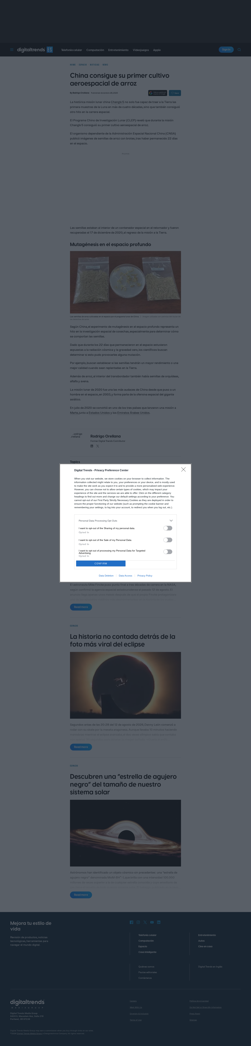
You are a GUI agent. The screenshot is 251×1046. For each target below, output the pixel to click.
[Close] (184, 470)
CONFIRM (101, 563)
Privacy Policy (144, 575)
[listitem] (125, 520)
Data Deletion (106, 575)
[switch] (167, 528)
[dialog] (125, 523)
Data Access (125, 575)
